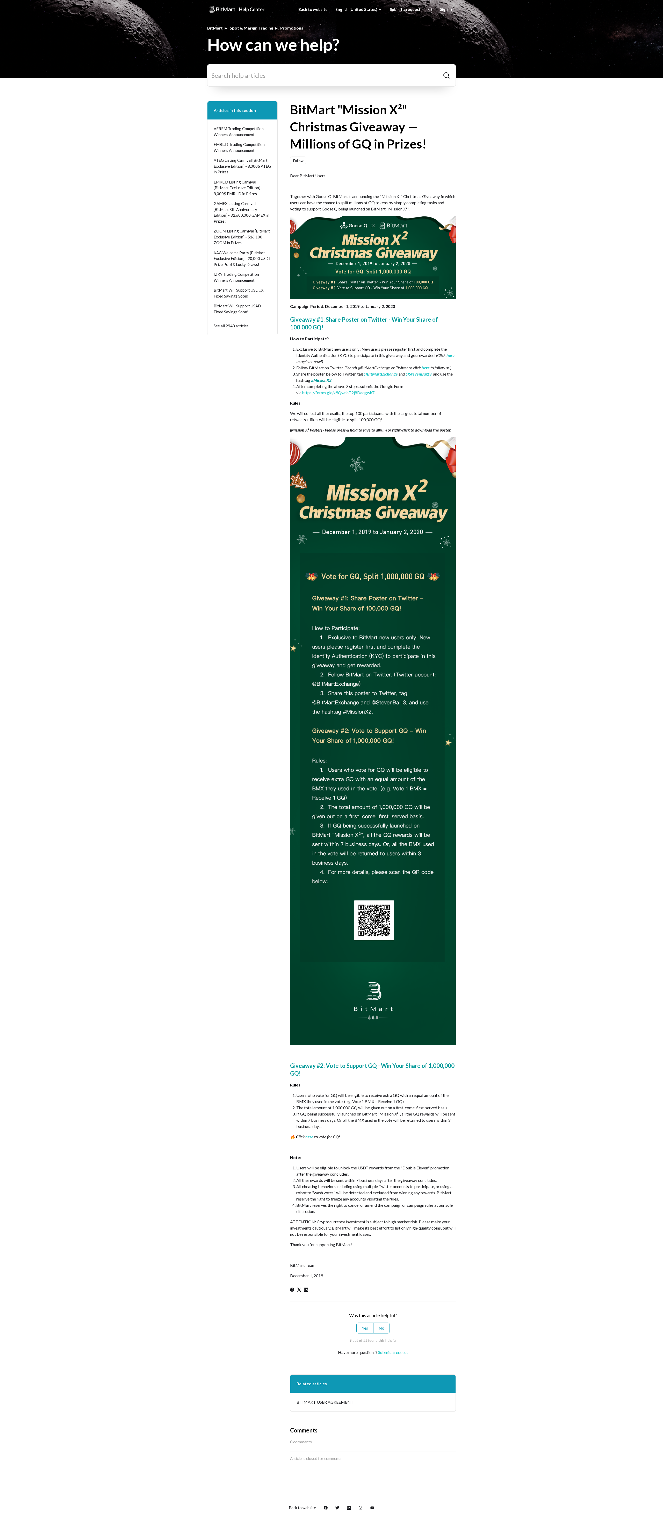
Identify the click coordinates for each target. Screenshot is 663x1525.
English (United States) (356, 9)
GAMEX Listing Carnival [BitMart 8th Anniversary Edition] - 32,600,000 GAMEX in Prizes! (241, 212)
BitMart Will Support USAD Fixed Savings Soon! (237, 308)
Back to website (313, 9)
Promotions (291, 27)
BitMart (215, 27)
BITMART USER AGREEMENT (325, 1402)
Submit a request (405, 9)
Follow (298, 160)
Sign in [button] (446, 9)
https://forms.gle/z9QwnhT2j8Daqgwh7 (338, 392)
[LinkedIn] (306, 1290)
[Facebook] (292, 1290)
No (381, 1327)
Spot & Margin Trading (251, 27)
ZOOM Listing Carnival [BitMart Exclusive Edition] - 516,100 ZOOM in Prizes (242, 237)
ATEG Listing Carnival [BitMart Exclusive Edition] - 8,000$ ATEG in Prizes (242, 166)
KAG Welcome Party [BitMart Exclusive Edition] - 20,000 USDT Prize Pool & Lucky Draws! (242, 258)
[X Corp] (299, 1290)
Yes (365, 1327)
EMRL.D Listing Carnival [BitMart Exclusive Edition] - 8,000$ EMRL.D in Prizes (238, 188)
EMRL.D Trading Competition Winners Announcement (239, 147)
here (450, 355)
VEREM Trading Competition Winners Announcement (239, 131)
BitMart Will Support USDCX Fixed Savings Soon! (239, 293)
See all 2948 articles (231, 325)
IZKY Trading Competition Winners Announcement (236, 277)
